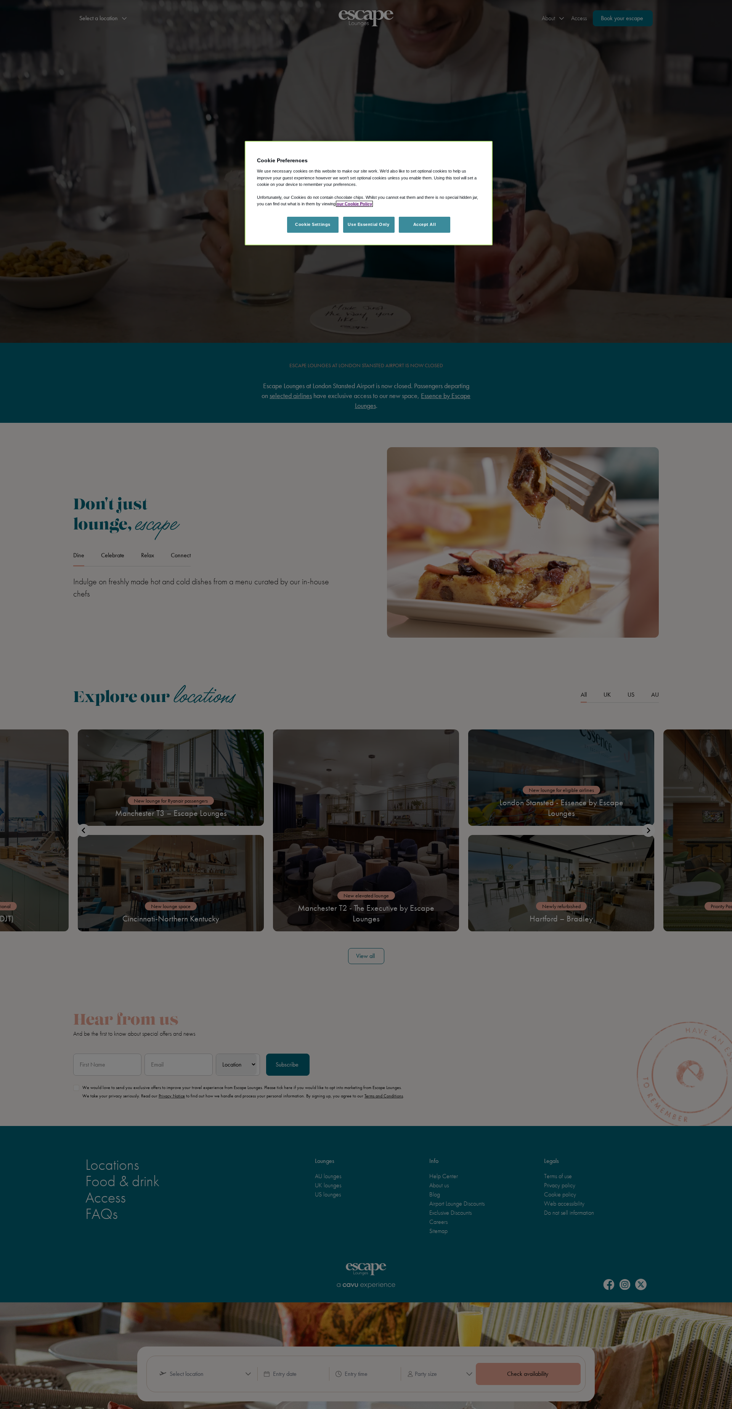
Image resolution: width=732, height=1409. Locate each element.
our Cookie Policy (354, 204)
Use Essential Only (368, 224)
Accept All (424, 224)
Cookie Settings (313, 224)
